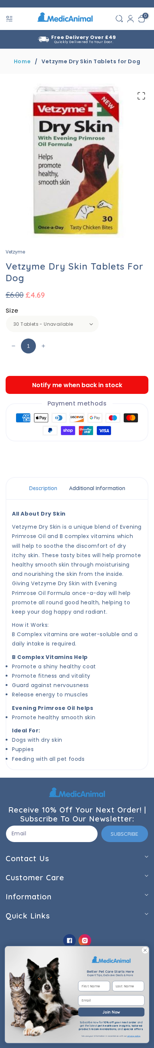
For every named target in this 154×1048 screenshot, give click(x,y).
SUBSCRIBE (124, 833)
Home (22, 61)
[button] (10, 18)
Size (12, 310)
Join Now (111, 1011)
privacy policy (134, 1036)
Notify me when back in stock (77, 385)
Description (43, 488)
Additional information (97, 488)
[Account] (130, 18)
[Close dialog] (145, 950)
